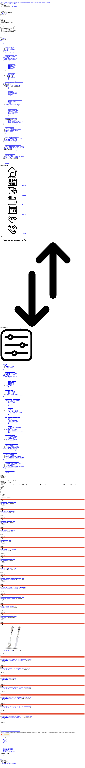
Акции (4, 44)
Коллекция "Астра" (9, 52)
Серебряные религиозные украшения (13, 145)
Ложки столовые (11, 64)
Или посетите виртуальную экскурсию (42, 2)
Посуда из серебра (7, 83)
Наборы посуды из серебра (11, 118)
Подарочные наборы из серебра (10, 58)
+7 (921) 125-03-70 (11, 8)
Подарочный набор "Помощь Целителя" (9, 588)
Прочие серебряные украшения (12, 133)
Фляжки (9, 103)
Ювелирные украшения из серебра (10, 123)
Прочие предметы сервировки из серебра (14, 82)
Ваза (1, 541)
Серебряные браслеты (10, 435)
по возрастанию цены (13, 328)
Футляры (7, 163)
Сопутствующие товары (10, 160)
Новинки (5, 43)
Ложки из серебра (9, 61)
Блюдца (9, 89)
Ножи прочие (11, 79)
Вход (7, 38)
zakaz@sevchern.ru (12, 763)
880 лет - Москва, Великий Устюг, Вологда (14, 156)
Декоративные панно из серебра (12, 151)
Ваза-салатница (3, 503)
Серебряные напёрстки (10, 154)
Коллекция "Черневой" (10, 53)
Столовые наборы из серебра (11, 80)
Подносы (10, 107)
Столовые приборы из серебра (9, 59)
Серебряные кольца (9, 127)
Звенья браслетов (11, 438)
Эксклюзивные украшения (11, 125)
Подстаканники (11, 88)
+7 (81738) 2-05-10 (4, 763)
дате (28, 328)
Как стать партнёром (7, 756)
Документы (5, 750)
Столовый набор (4, 679)
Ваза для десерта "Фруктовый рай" (8, 579)
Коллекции (5, 50)
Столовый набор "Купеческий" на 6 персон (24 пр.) (11, 688)
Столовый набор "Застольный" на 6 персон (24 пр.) (11, 707)
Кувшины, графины (12, 101)
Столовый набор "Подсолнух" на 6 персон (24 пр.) (11, 698)
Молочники (10, 94)
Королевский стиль (9, 47)
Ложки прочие (11, 68)
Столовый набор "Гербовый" (6, 650)
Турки (9, 95)
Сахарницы (10, 91)
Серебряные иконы (9, 143)
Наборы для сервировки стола (14, 122)
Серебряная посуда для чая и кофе (12, 85)
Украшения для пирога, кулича (14, 115)
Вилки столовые (11, 71)
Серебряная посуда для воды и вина (13, 96)
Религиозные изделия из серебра (10, 140)
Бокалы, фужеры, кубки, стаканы (15, 100)
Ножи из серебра (9, 75)
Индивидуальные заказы (8, 743)
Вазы (9, 106)
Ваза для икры (3, 560)
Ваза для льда (3, 531)
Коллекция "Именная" (10, 56)
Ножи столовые (11, 77)
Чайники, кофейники (12, 93)
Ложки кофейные (11, 67)
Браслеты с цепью (12, 437)
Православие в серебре (10, 49)
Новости (5, 742)
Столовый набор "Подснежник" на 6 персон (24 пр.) (11, 717)
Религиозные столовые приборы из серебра (14, 146)
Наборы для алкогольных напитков (15, 121)
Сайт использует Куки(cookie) (6, 2)
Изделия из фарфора (9, 159)
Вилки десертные (11, 73)
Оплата (4, 740)
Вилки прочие (11, 74)
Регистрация (3, 38)
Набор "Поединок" (4, 607)
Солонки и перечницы (13, 110)
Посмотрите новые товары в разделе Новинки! (24, 2)
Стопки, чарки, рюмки (13, 98)
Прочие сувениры (9, 155)
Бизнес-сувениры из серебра (11, 150)
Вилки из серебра (9, 69)
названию (2, 328)
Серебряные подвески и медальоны (13, 129)
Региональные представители (9, 755)
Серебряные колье (9, 131)
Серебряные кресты (9, 142)
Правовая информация (8, 749)
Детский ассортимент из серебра (10, 134)
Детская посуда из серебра (11, 139)
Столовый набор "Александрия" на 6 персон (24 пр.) (11, 660)
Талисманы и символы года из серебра (13, 152)
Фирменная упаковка (9, 161)
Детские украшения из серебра (12, 137)
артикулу (7, 328)
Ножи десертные (11, 78)
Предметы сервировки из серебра (12, 104)
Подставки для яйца (12, 113)
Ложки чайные (11, 66)
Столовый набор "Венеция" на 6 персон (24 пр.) (10, 669)
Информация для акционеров (9, 751)
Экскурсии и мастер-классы (3, 8)
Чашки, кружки (11, 87)
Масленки (10, 114)
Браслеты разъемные (12, 436)
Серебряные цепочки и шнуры (12, 132)
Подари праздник (9, 48)
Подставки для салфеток (13, 112)
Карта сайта (16, 766)
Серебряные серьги (9, 128)
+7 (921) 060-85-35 (14, 6)
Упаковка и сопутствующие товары (10, 157)
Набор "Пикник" (4, 617)
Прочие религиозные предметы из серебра (14, 147)
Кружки (9, 102)
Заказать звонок (3, 41)
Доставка (5, 739)
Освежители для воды (12, 111)
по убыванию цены (23, 328)
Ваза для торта (3, 512)
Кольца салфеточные (12, 109)
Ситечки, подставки (12, 92)
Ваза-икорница (3, 569)
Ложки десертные (12, 65)
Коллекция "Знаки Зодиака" (11, 55)
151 (4, 727)
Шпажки (10, 116)
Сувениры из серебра (7, 148)
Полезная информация (8, 748)
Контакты (5, 741)
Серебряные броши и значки (11, 130)
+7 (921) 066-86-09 (4, 13)
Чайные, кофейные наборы (13, 120)
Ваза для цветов (4, 550)
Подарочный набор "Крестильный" (8, 598)
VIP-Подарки (6, 57)
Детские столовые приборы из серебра (13, 138)
